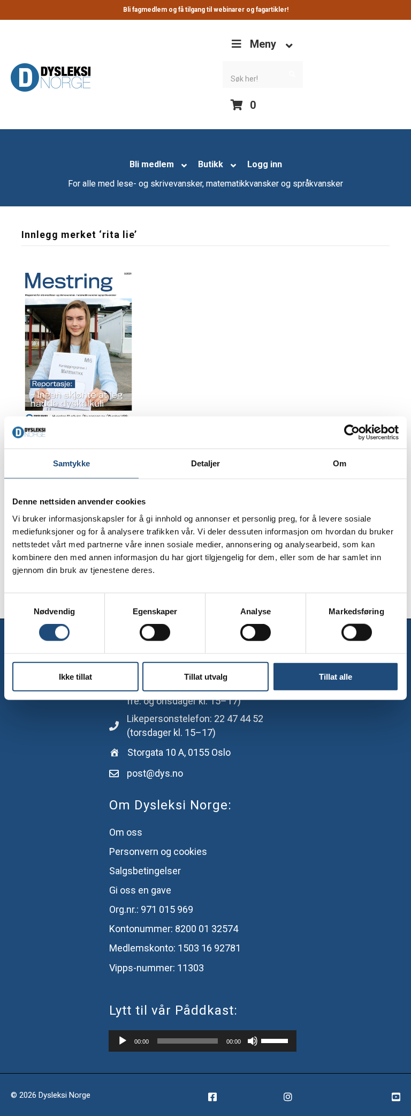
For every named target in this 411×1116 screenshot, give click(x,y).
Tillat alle (335, 676)
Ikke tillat (75, 676)
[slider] (276, 1040)
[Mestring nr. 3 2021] (78, 347)
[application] (202, 1041)
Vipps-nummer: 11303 (156, 967)
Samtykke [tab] (71, 463)
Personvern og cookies (158, 851)
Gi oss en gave (140, 890)
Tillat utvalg (205, 676)
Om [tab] (339, 463)
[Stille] (252, 1041)
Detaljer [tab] (205, 463)
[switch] (155, 632)
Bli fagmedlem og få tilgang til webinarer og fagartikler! (205, 9)
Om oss (125, 832)
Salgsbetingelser (145, 870)
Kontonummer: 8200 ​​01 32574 (173, 928)
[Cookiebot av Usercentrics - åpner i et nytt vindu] (352, 433)
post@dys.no (155, 773)
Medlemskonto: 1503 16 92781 (175, 948)
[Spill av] (122, 1041)
